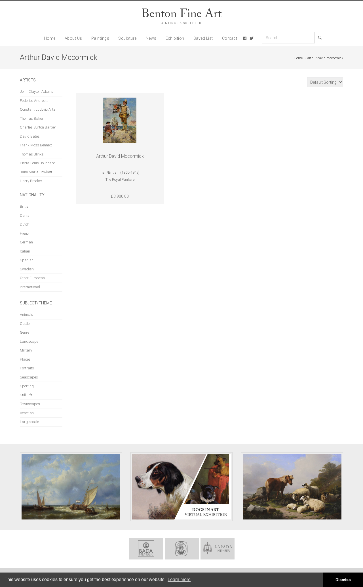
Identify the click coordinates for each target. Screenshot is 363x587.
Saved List (203, 38)
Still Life (26, 395)
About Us (73, 38)
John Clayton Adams (36, 91)
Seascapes (29, 377)
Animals (26, 314)
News (151, 38)
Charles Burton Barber (38, 127)
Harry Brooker (31, 181)
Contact (229, 38)
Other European (32, 278)
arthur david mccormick (325, 58)
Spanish (26, 260)
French (25, 233)
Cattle (24, 323)
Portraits (27, 368)
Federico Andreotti (34, 100)
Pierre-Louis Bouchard (37, 163)
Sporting (27, 386)
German (26, 242)
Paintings (100, 38)
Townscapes (30, 404)
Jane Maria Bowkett (36, 172)
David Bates (30, 136)
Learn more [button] (179, 579)
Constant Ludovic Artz (37, 109)
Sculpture (127, 38)
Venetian (27, 413)
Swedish (27, 269)
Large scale (29, 422)
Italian (25, 251)
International (30, 287)
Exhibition (175, 38)
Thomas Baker (31, 118)
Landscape (29, 341)
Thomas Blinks (32, 154)
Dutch (24, 224)
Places (25, 359)
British (25, 206)
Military (26, 350)
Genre (24, 332)
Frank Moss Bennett (36, 145)
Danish (25, 215)
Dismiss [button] (343, 579)
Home (50, 38)
